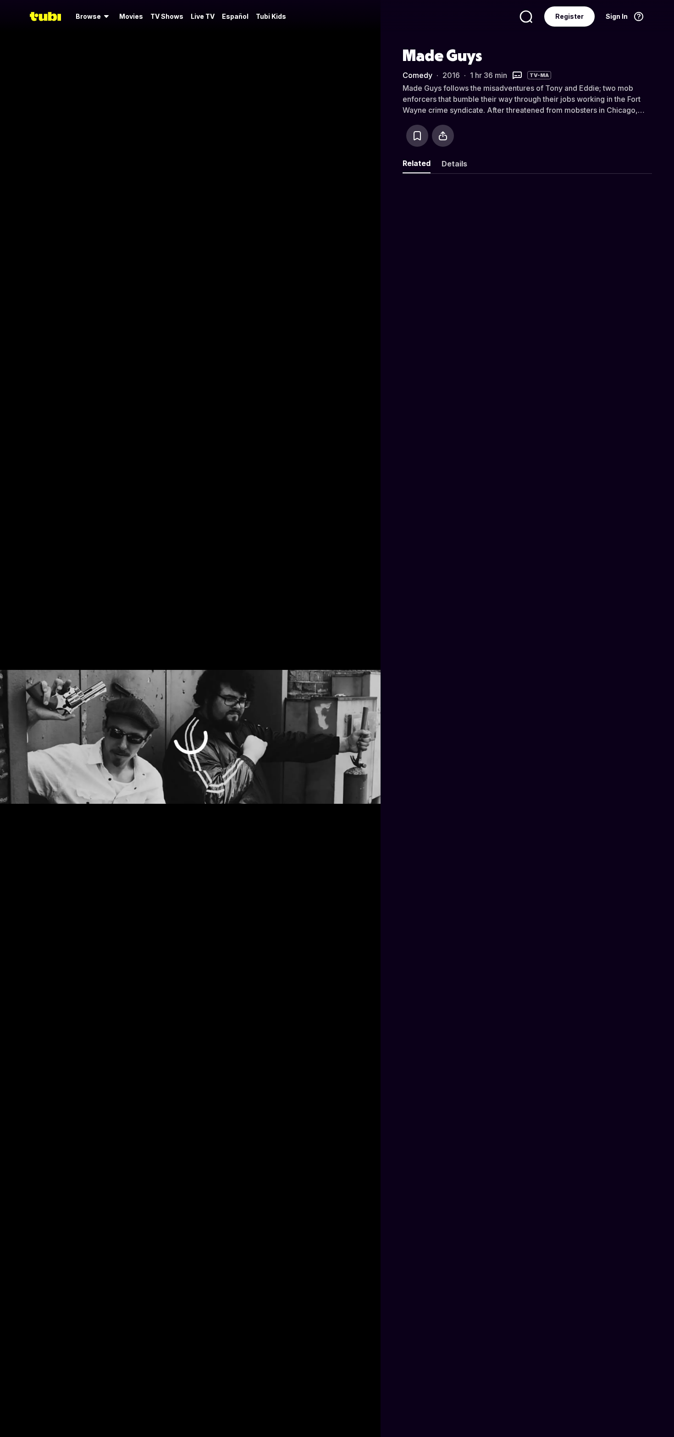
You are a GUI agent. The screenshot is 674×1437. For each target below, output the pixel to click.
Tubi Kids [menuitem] (271, 16)
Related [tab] (417, 163)
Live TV (203, 16)
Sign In (617, 16)
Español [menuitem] (235, 16)
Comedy (417, 75)
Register (569, 16)
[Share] (443, 136)
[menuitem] (93, 16)
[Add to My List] (417, 136)
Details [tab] (454, 163)
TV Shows (166, 16)
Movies (131, 16)
